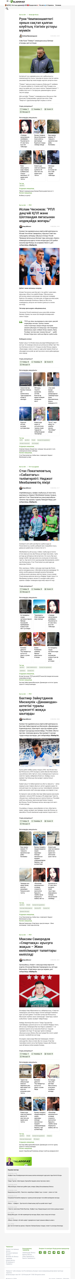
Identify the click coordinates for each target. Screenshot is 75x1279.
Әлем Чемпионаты (28, 1256)
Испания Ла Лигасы (12, 1256)
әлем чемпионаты (32, 667)
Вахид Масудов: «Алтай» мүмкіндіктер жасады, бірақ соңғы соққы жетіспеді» (31, 1214)
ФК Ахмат (36, 1139)
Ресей (33, 440)
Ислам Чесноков (24, 443)
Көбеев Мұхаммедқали (29, 36)
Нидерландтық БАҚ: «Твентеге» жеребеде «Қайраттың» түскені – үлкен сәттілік (32, 1192)
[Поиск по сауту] (7, 8)
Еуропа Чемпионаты (28, 1258)
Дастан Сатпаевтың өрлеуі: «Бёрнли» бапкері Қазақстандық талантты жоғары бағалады (35, 1225)
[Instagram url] (45, 1253)
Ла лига (41, 5)
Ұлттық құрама (17, 5)
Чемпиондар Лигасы (28, 1252)
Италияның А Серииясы (10, 1263)
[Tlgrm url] (59, 1252)
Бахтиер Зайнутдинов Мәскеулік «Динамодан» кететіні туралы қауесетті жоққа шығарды (38, 683)
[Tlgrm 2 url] (63, 1252)
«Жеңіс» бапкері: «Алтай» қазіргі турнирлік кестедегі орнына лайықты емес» (31, 1220)
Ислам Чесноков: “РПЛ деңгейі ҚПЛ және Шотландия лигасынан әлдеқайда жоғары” (38, 677)
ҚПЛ (8, 5)
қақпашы (22, 670)
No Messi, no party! (24, 195)
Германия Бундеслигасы (10, 1259)
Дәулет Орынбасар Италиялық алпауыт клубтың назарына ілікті (39, 1151)
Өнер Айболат (26, 226)
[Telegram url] (54, 1252)
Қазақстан (31, 670)
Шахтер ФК (38, 908)
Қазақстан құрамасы (44, 440)
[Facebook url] (40, 1253)
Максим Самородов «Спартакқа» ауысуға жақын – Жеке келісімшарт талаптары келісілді (36, 924)
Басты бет (22, 14)
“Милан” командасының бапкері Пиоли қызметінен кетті (36, 191)
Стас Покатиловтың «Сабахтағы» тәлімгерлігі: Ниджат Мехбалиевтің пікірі (35, 456)
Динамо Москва (24, 911)
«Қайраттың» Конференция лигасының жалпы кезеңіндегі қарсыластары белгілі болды (35, 1175)
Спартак (49, 1135)
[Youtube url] (49, 1252)
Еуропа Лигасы (27, 1254)
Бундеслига (33, 5)
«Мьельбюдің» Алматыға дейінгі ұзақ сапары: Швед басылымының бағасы (30, 1186)
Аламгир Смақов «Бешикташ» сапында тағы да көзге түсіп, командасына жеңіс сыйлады (37, 450)
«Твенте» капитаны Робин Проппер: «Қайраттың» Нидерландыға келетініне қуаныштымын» (36, 1209)
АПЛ (25, 5)
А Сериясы (50, 5)
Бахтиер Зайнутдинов (26, 908)
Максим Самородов (25, 1139)
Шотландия (35, 443)
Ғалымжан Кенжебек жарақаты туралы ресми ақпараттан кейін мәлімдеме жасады (33, 1198)
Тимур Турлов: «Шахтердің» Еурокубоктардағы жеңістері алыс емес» (29, 1181)
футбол (22, 185)
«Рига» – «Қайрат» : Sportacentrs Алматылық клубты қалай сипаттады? (30, 1203)
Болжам (58, 5)
